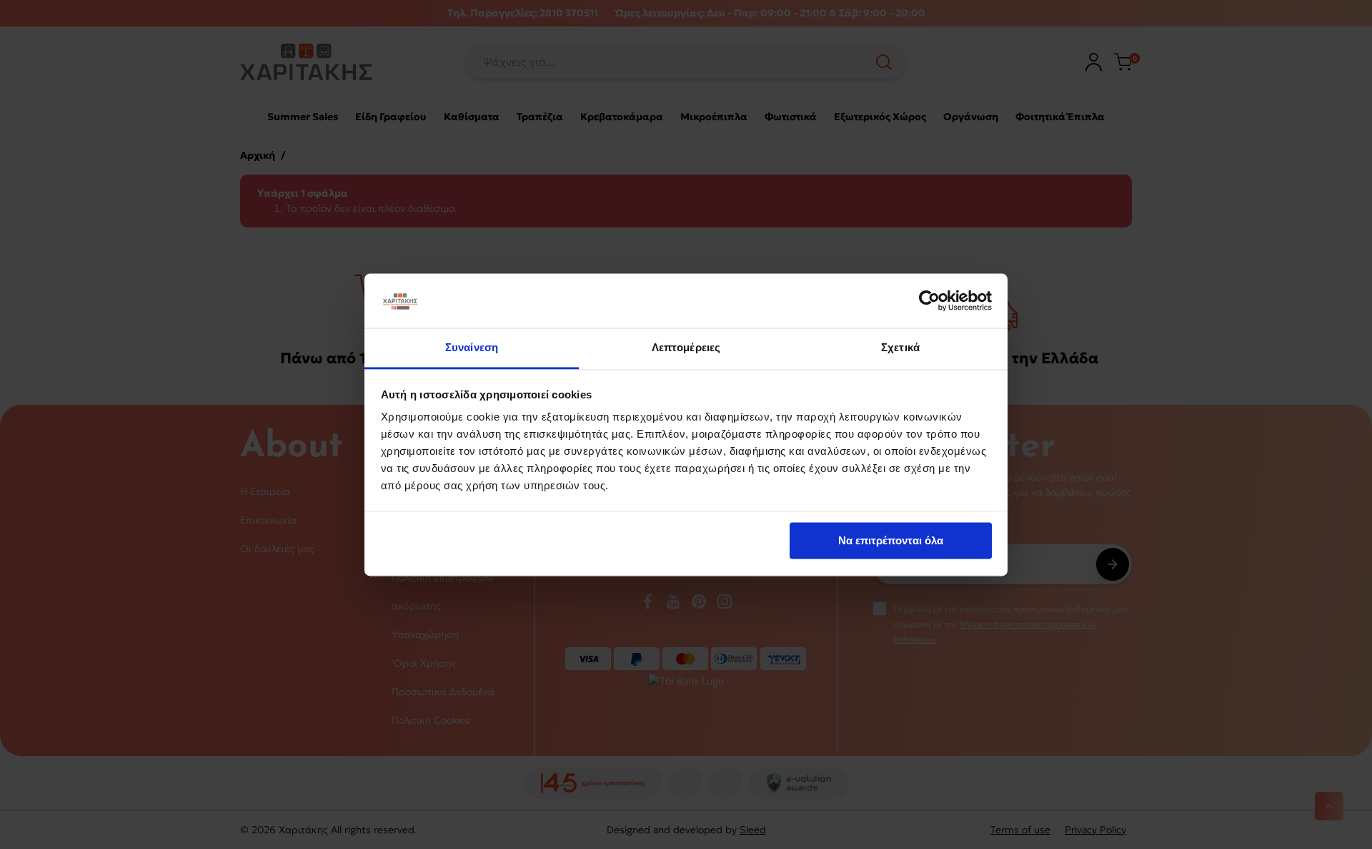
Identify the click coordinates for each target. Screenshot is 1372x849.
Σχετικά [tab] (900, 348)
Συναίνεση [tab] (471, 348)
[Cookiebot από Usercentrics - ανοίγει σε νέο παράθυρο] (929, 300)
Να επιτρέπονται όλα (890, 540)
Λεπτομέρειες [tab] (686, 348)
